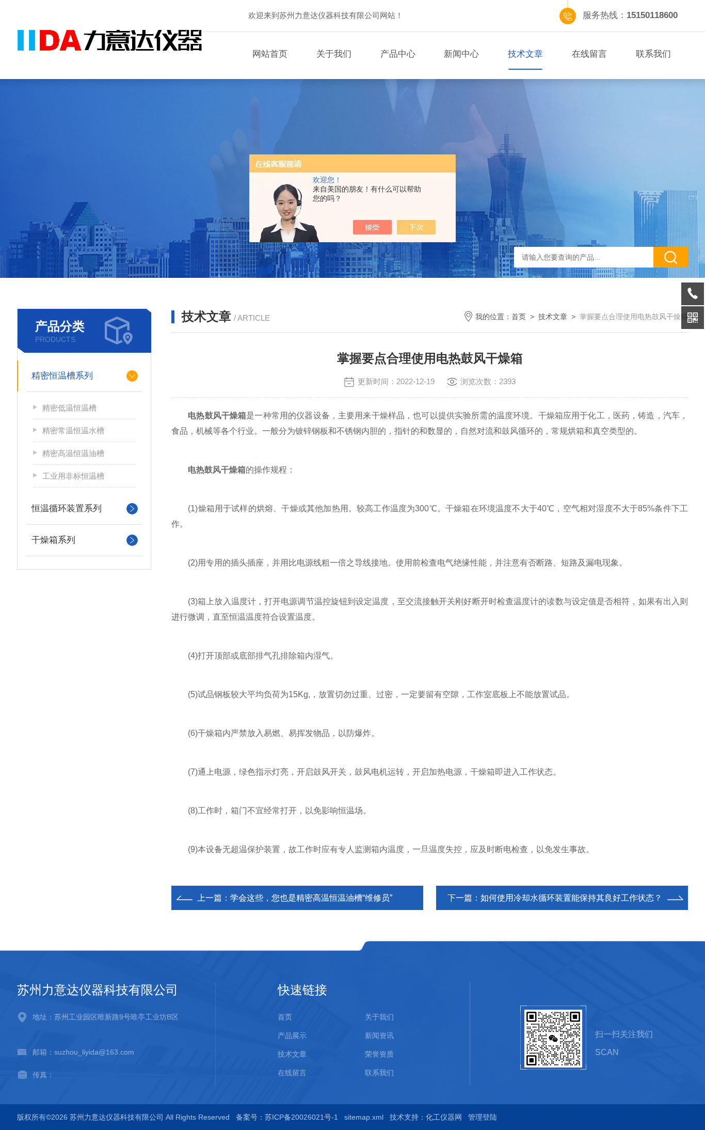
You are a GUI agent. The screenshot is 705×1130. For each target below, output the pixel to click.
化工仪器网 (444, 1117)
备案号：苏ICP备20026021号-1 (287, 1117)
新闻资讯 (379, 1035)
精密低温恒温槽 (69, 407)
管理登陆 (482, 1117)
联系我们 (653, 54)
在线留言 (589, 54)
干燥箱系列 (53, 540)
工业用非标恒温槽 (73, 476)
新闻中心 (461, 54)
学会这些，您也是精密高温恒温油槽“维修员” (311, 897)
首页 (518, 316)
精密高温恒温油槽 (73, 453)
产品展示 (292, 1035)
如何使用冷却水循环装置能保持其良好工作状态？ (571, 897)
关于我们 (333, 54)
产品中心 (397, 54)
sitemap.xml (363, 1117)
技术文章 (525, 54)
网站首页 (269, 54)
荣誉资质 (379, 1054)
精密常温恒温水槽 (73, 430)
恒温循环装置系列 (66, 508)
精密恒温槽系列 (62, 376)
